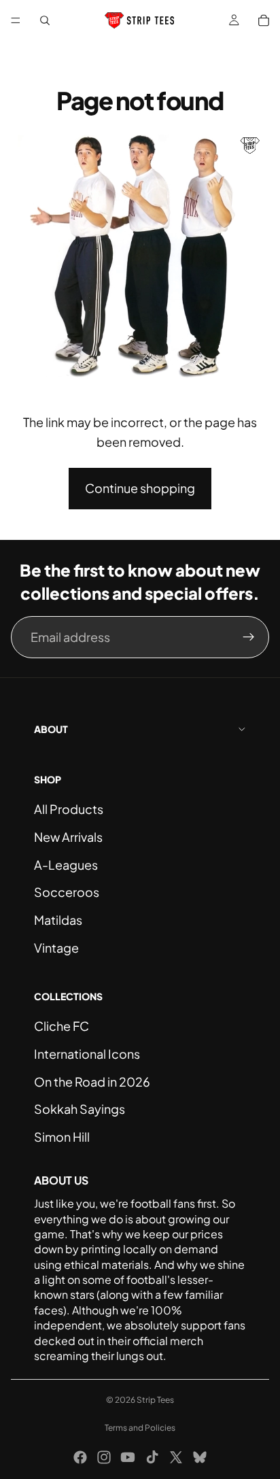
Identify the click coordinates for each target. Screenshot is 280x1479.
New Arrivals (68, 837)
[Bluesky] (200, 1457)
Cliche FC (61, 1026)
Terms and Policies (140, 1428)
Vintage (56, 947)
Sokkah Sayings (79, 1109)
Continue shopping (140, 488)
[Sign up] (248, 637)
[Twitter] (176, 1457)
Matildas (58, 920)
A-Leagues (66, 864)
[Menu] (15, 20)
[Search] (45, 20)
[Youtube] (128, 1457)
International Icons (87, 1053)
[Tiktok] (152, 1457)
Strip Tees (155, 1400)
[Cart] (264, 20)
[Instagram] (104, 1457)
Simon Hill (62, 1136)
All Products (68, 809)
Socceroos (66, 892)
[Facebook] (80, 1457)
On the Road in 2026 (92, 1081)
